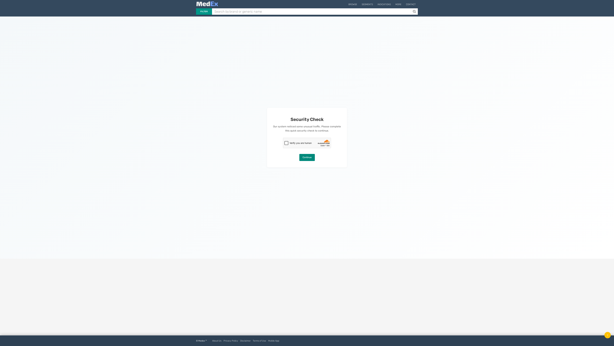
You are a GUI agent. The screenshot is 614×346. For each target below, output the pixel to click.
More (398, 4)
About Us (216, 340)
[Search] (415, 11)
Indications (384, 4)
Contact (411, 4)
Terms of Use (259, 340)
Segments (367, 4)
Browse (352, 4)
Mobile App (273, 340)
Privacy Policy (231, 340)
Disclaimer (245, 340)
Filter (204, 11)
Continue (307, 157)
